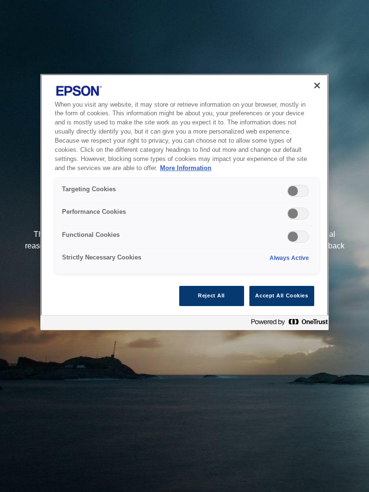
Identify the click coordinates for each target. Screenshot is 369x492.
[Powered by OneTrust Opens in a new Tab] (287, 324)
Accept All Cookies (281, 295)
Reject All (211, 295)
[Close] (317, 85)
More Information (185, 168)
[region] (184, 202)
